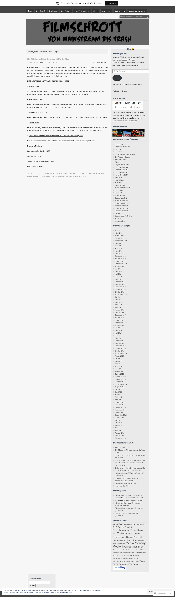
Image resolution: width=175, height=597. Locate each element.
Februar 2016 (120, 371)
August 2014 (119, 418)
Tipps (142, 561)
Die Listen (53, 11)
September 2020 (121, 241)
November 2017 (120, 318)
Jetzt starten (111, 3)
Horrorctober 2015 (121, 170)
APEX (47, 173)
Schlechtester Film (128, 552)
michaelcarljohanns (122, 503)
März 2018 (118, 307)
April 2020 (118, 248)
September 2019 (121, 264)
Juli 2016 (118, 359)
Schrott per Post (120, 53)
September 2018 (121, 294)
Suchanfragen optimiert (131, 558)
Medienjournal (121, 546)
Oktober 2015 (120, 382)
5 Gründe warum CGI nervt (133, 500)
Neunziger (61, 176)
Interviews (118, 177)
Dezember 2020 (120, 238)
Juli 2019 (118, 269)
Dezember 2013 (120, 438)
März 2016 (118, 369)
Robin (141, 550)
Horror (137, 536)
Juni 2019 (118, 271)
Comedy (133, 524)
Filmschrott (42, 62)
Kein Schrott (119, 180)
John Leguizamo (45, 176)
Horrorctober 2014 (121, 167)
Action (119, 524)
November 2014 (120, 410)
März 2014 (118, 430)
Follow (117, 78)
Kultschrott (118, 183)
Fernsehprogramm (121, 530)
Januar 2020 (119, 253)
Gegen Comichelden (137, 11)
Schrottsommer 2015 (122, 206)
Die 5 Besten (83, 173)
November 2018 (120, 289)
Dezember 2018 (120, 287)
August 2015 (119, 387)
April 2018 (118, 305)
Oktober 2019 (120, 261)
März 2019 (118, 279)
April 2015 (118, 397)
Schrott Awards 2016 (122, 198)
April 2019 (118, 277)
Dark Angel (63, 173)
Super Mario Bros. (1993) (38, 112)
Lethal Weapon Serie (118, 543)
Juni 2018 (118, 300)
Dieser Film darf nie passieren (125, 154)
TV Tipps (133, 564)
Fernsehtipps (136, 530)
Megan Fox (137, 546)
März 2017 (118, 338)
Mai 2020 (118, 246)
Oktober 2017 (120, 320)
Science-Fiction (122, 555)
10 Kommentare (100, 62)
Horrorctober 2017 (121, 175)
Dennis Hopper (73, 173)
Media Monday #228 (122, 486)
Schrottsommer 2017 (122, 211)
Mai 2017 (118, 333)
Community (140, 524)
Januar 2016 (119, 374)
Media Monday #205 (122, 447)
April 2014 (118, 428)
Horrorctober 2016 (121, 172)
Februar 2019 (120, 282)
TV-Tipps (118, 218)
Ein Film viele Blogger (122, 157)
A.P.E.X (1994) (34, 86)
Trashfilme (82, 176)
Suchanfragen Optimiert (123, 216)
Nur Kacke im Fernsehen (131, 550)
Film (115, 533)
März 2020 (118, 251)
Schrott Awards (120, 195)
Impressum (106, 11)
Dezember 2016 (120, 346)
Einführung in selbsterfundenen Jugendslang (130, 468)
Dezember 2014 (120, 407)
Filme (98, 173)
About (95, 11)
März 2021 (118, 233)
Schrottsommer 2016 (122, 208)
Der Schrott (40, 11)
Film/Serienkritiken (81, 11)
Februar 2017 (120, 341)
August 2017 (119, 325)
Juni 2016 (118, 361)
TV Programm (122, 564)
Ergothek (92, 173)
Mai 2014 (118, 425)
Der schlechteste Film (122, 147)
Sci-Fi (114, 555)
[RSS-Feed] (130, 49)
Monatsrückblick (117, 550)
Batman (126, 524)
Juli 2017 (118, 328)
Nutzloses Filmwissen (122, 188)
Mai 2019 (118, 274)
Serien (117, 213)
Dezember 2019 (120, 256)
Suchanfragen (117, 558)
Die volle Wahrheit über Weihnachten (128, 470)
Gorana (36, 176)
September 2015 (121, 384)
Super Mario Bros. (72, 176)
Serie (131, 555)
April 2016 (118, 366)
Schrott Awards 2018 (122, 203)
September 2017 (121, 323)
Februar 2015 (120, 402)
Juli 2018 (118, 297)
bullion (117, 513)
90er (42, 173)
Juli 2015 (118, 389)
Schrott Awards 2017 (122, 201)
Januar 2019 (119, 284)
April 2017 (118, 336)
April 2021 (118, 230)
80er (114, 524)
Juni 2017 (118, 330)
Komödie (131, 540)
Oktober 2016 (120, 351)
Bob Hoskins (54, 173)
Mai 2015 (118, 394)
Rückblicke (119, 190)
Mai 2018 (118, 302)
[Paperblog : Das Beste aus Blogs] (119, 569)
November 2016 (120, 348)
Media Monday (120, 185)
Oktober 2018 (120, 292)
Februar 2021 (120, 236)
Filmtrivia (129, 534)
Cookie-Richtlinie (66, 592)
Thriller (137, 561)
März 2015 (118, 400)
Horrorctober (119, 540)
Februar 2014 (120, 433)
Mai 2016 (118, 364)
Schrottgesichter (120, 91)
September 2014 (121, 415)
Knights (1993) (34, 123)
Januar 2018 (119, 312)
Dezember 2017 (120, 315)
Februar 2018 (120, 310)
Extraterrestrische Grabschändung (127, 483)
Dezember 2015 (120, 377)
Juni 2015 (118, 392)
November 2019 (120, 259)
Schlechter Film (117, 552)
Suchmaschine (117, 561)
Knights (54, 176)
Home (29, 11)
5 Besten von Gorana (83, 67)
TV (113, 564)
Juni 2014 (118, 423)
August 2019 (119, 266)
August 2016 (119, 356)
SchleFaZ (118, 193)
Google (123, 537)
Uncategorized (120, 221)
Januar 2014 (119, 436)
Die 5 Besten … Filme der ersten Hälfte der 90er (48, 58)
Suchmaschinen (129, 561)
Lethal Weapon (140, 540)
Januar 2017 (119, 343)
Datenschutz (120, 11)
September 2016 (121, 353)
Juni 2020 (118, 243)
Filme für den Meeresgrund (133, 498)
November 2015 (120, 379)
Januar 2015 (119, 405)
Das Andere (66, 11)
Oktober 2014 (120, 412)
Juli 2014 (118, 420)
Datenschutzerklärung (120, 121)
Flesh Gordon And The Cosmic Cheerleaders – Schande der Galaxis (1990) (56, 136)
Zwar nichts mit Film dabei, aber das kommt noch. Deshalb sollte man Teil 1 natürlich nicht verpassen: (130, 462)
